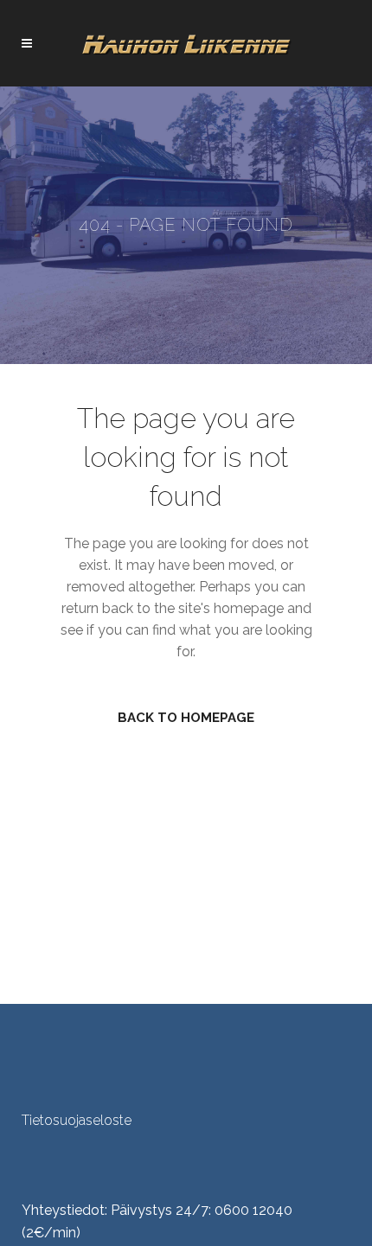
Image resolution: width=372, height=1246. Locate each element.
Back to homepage (186, 717)
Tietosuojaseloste (76, 1120)
